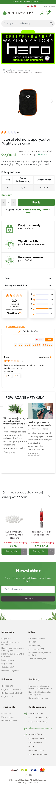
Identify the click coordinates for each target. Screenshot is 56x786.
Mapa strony (6, 664)
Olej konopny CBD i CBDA (12, 693)
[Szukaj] (51, 23)
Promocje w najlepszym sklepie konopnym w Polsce (40, 687)
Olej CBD (32, 642)
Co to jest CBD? (7, 667)
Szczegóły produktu (16, 286)
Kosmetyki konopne (36, 639)
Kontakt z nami (7, 660)
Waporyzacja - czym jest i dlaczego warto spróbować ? (15, 421)
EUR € (45, 6)
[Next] (49, 497)
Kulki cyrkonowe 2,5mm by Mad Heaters (14, 535)
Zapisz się (28, 599)
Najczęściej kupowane (38, 698)
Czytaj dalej (9, 452)
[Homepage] (17, 13)
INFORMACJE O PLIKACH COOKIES (12, 655)
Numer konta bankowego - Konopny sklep (13, 649)
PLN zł (52, 6)
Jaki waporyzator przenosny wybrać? (39, 423)
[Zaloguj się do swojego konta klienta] (42, 13)
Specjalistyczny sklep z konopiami (11, 643)
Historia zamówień (9, 720)
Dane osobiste (7, 717)
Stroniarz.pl (33, 782)
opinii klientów (14, 305)
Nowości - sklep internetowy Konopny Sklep (40, 693)
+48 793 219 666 (35, 714)
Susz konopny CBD (36, 649)
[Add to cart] (24, 551)
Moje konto (6, 713)
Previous (2, 408)
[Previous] (49, 492)
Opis (7, 278)
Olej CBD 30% (7, 697)
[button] (6, 327)
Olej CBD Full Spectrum (11, 690)
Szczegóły (11, 551)
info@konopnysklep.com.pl (40, 728)
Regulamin (6, 639)
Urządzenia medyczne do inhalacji (39, 654)
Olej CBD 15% (7, 686)
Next (48, 408)
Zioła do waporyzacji (37, 659)
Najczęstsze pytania (10, 671)
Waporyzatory (34, 646)
